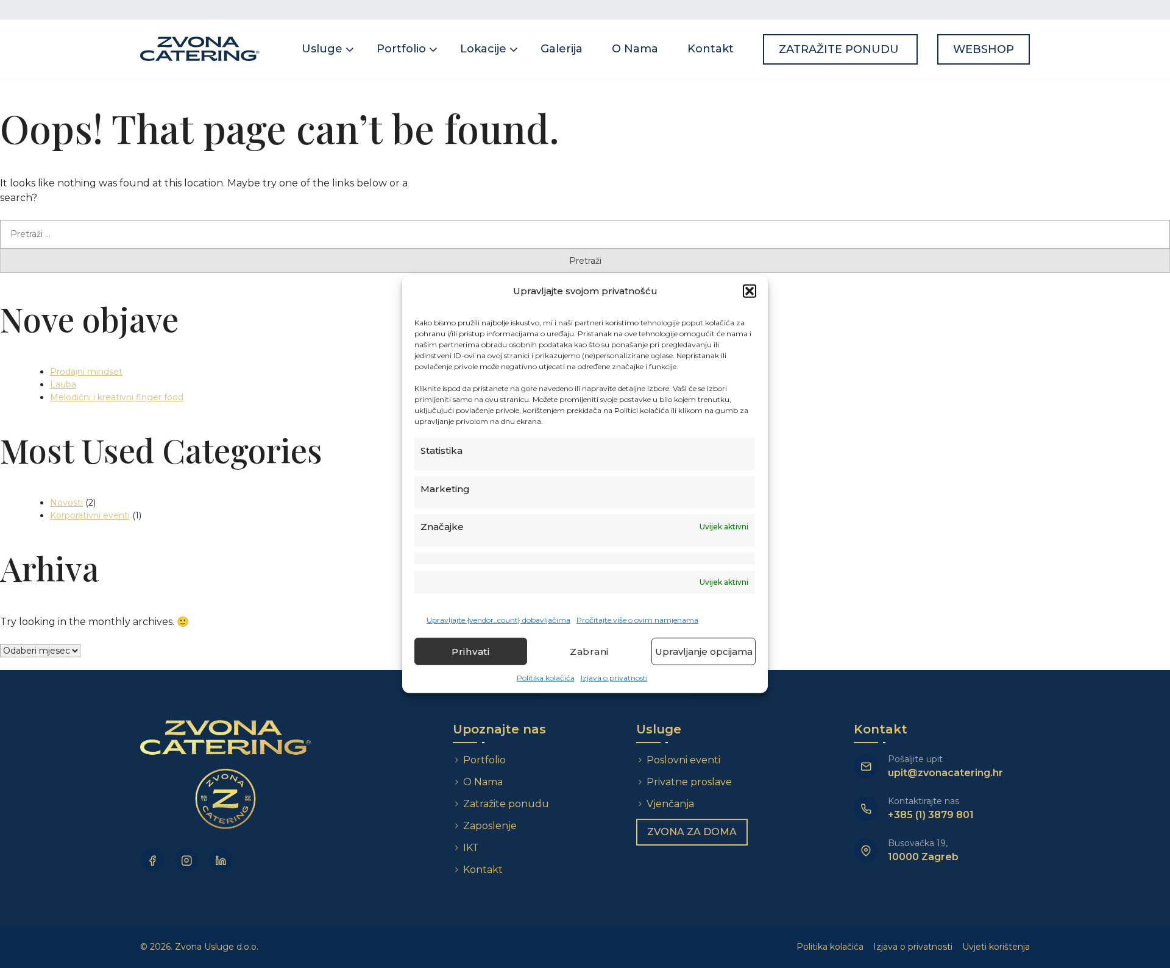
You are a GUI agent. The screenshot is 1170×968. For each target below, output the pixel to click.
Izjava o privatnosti (614, 677)
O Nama (635, 48)
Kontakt (710, 48)
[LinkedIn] (220, 860)
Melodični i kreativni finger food (116, 397)
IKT (471, 847)
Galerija (562, 48)
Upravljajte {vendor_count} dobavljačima (498, 619)
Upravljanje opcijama (704, 651)
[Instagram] (186, 860)
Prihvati (471, 651)
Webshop (983, 49)
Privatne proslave (689, 782)
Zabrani (589, 651)
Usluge (322, 48)
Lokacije (483, 48)
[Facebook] (152, 860)
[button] (749, 291)
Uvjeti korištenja (996, 946)
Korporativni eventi (90, 515)
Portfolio (401, 48)
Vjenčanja (670, 804)
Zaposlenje (490, 826)
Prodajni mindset (86, 371)
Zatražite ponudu (840, 49)
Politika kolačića (546, 677)
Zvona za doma (692, 832)
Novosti (66, 502)
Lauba (63, 384)
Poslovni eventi (683, 760)
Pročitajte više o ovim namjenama (637, 619)
